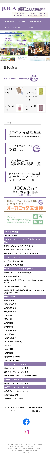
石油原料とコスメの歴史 (13, 265)
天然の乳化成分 (10, 312)
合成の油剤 (8, 349)
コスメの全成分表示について (15, 286)
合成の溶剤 (8, 353)
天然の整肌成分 (10, 330)
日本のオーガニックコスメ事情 (16, 368)
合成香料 (7, 345)
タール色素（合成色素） (13, 342)
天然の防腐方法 (10, 304)
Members (14, 411)
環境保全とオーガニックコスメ (16, 383)
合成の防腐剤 (9, 334)
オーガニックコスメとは (13, 27)
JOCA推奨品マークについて (15, 21)
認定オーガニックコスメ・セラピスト (18, 250)
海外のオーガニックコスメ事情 (16, 372)
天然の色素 (8, 315)
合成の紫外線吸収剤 (12, 357)
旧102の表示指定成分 (12, 276)
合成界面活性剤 (10, 338)
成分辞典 (30, 27)
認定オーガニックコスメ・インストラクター (21, 253)
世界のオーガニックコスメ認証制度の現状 (20, 376)
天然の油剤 (8, 323)
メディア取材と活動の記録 (14, 407)
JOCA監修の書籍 (35, 407)
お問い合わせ (35, 411)
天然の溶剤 (8, 327)
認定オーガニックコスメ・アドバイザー (19, 246)
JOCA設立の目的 (11, 235)
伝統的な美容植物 (11, 395)
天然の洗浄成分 (10, 308)
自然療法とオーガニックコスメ (16, 391)
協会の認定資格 (35, 21)
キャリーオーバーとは (12, 360)
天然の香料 (8, 319)
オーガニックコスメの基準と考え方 (18, 273)
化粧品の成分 (9, 300)
